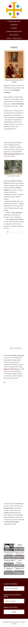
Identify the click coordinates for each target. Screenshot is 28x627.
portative (19, 212)
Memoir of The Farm (11, 369)
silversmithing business (12, 154)
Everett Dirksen (18, 104)
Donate (14, 612)
